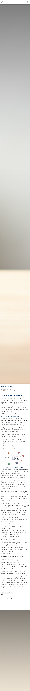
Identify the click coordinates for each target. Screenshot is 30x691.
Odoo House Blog (7, 386)
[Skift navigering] (27, 2)
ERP (12, 593)
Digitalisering (6, 593)
